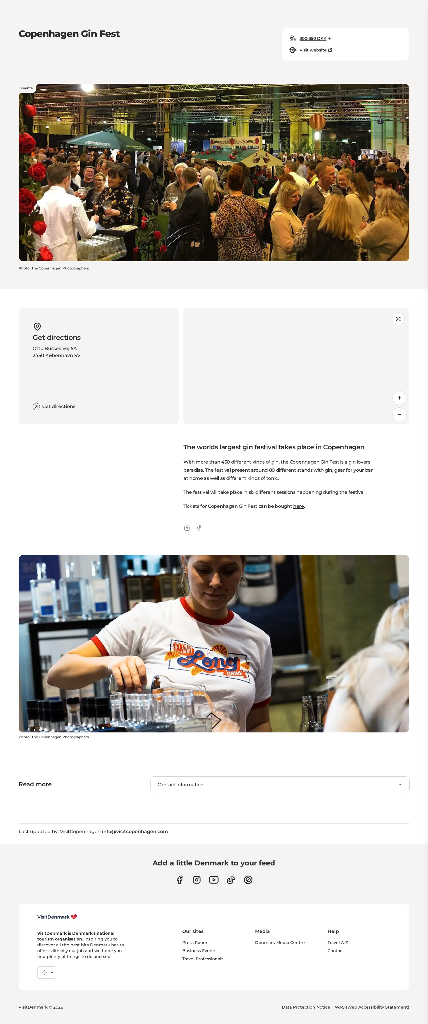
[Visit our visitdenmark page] (214, 880)
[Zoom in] (399, 398)
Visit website (313, 50)
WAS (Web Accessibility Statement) (372, 1007)
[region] (296, 366)
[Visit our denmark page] (179, 880)
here (298, 506)
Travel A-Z (338, 942)
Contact (336, 950)
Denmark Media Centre (280, 942)
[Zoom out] (399, 414)
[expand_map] (398, 319)
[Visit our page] (197, 880)
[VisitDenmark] (57, 917)
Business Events (199, 950)
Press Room (194, 942)
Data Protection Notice (306, 1007)
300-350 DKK (313, 38)
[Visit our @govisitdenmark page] (231, 880)
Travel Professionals (202, 958)
